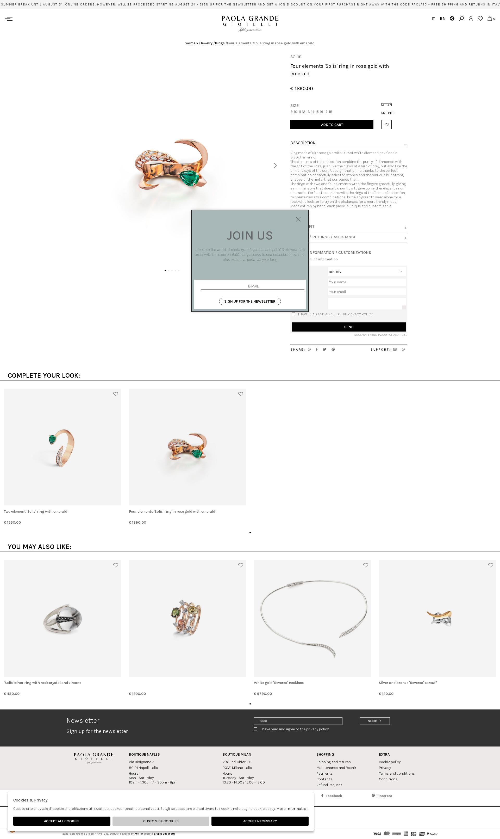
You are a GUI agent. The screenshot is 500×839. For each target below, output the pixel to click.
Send (349, 327)
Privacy (385, 767)
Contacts (324, 779)
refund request (329, 785)
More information (292, 808)
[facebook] (317, 349)
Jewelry (206, 43)
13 (308, 111)
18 (330, 111)
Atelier (139, 833)
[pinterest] (333, 349)
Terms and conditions (397, 773)
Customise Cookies (161, 821)
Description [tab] (303, 143)
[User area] (470, 18)
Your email (300, 290)
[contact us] (395, 349)
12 (303, 111)
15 (317, 111)
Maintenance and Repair (336, 767)
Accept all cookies (61, 821)
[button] (275, 165)
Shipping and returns (333, 762)
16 (321, 111)
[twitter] (324, 349)
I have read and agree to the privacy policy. (335, 314)
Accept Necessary (260, 821)
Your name (300, 281)
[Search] (461, 18)
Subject (298, 269)
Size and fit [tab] (302, 226)
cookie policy (390, 762)
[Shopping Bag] (489, 18)
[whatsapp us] (309, 349)
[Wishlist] (480, 18)
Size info (388, 113)
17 (326, 111)
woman (191, 43)
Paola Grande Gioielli (250, 24)
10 (295, 111)
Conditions (388, 779)
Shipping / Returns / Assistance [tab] (323, 237)
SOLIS (295, 56)
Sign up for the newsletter (250, 301)
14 (312, 111)
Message (299, 300)
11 (300, 111)
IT (433, 18)
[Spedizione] (452, 18)
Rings (220, 43)
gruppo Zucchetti (164, 833)
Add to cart (332, 125)
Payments (324, 773)
